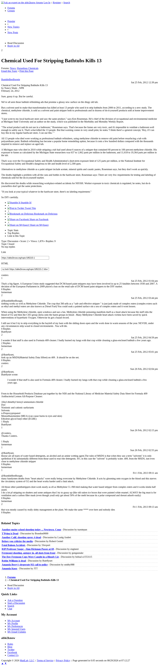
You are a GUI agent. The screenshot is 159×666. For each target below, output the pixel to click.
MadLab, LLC (27, 660)
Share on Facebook (38, 219)
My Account (13, 620)
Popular (11, 21)
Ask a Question (15, 600)
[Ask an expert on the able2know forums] (22, 2)
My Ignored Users (16, 629)
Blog (9, 646)
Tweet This (30, 208)
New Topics (13, 27)
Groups (11, 10)
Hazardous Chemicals (27, 68)
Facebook (12, 652)
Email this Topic (9, 71)
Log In (47, 2)
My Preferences (15, 626)
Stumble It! (26, 202)
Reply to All (13, 46)
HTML (4, 263)
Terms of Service (45, 660)
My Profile (12, 623)
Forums (11, 8)
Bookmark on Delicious (45, 213)
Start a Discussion (16, 603)
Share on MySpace (39, 225)
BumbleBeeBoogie (10, 79)
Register (57, 2)
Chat (9, 608)
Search (66, 2)
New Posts (12, 32)
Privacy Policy (63, 660)
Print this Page (26, 71)
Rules (10, 644)
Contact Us (12, 655)
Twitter (10, 649)
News (13, 68)
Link (3, 252)
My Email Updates (16, 632)
